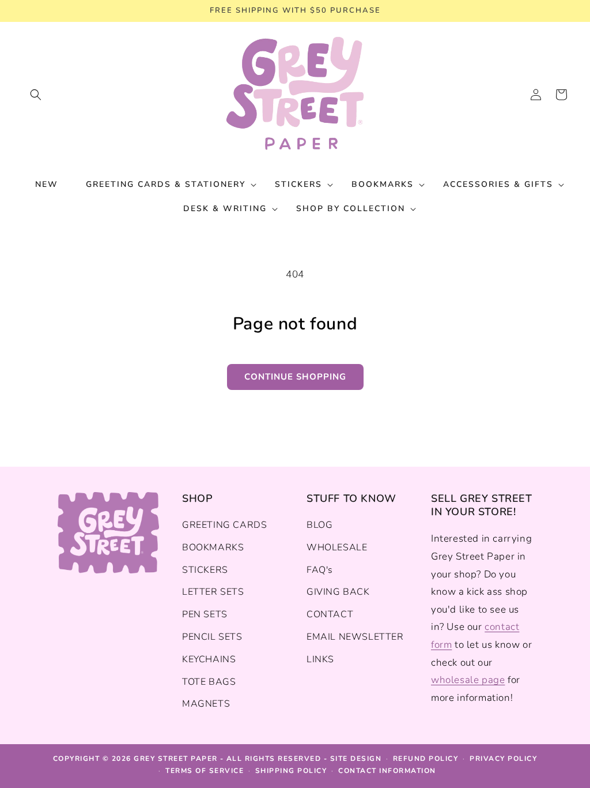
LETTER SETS (213, 592)
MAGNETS (206, 703)
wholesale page (468, 679)
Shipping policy (291, 770)
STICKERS (205, 570)
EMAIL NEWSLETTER (355, 637)
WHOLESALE (337, 547)
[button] (35, 94)
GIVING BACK (338, 592)
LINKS (320, 659)
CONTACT (330, 614)
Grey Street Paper (176, 758)
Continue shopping (295, 376)
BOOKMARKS (213, 547)
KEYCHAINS (209, 659)
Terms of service (204, 770)
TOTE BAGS (209, 682)
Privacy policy (503, 758)
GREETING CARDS (224, 525)
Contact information (387, 770)
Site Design (356, 758)
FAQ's (320, 570)
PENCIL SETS (212, 637)
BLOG (319, 525)
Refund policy (426, 758)
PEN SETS (205, 614)
